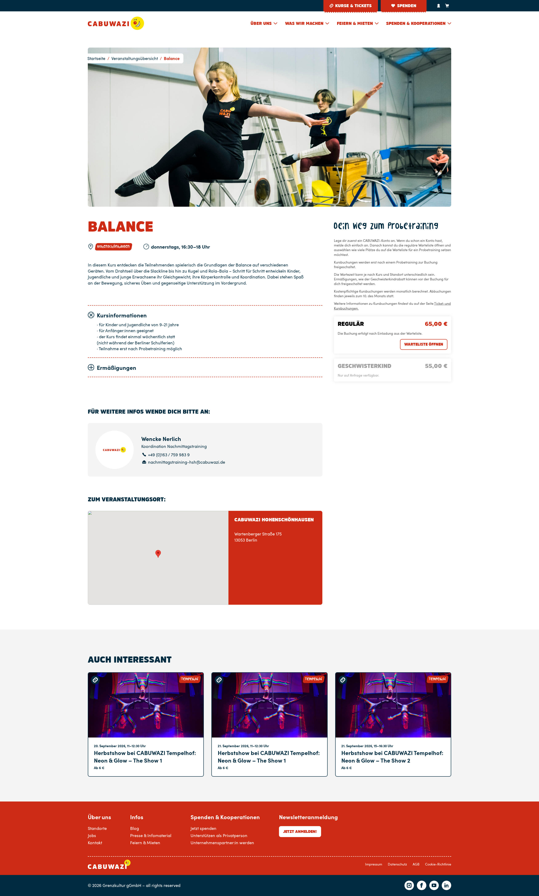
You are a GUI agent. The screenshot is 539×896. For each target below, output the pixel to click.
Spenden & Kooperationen (416, 23)
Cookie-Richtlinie (438, 864)
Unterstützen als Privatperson (219, 835)
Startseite (96, 58)
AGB (416, 864)
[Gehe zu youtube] (434, 885)
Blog (134, 828)
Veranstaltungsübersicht (134, 58)
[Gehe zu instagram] (409, 885)
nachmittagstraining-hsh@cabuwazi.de (186, 462)
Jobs (92, 835)
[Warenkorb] (447, 5)
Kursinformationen (122, 315)
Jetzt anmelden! (300, 831)
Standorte (97, 828)
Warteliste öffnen (423, 344)
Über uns (261, 23)
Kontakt (95, 842)
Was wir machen (304, 23)
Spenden (406, 6)
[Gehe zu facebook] (421, 885)
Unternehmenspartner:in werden (222, 842)
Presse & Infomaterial (150, 835)
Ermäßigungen (116, 367)
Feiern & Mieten (355, 23)
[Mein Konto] (438, 5)
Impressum (373, 864)
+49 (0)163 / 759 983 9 (169, 455)
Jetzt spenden (203, 828)
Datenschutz (397, 864)
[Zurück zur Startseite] (116, 23)
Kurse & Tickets (353, 6)
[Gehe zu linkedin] (446, 885)
